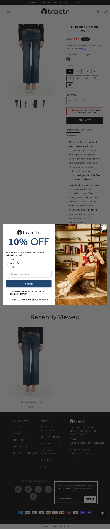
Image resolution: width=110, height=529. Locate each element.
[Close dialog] (104, 227)
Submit (29, 284)
